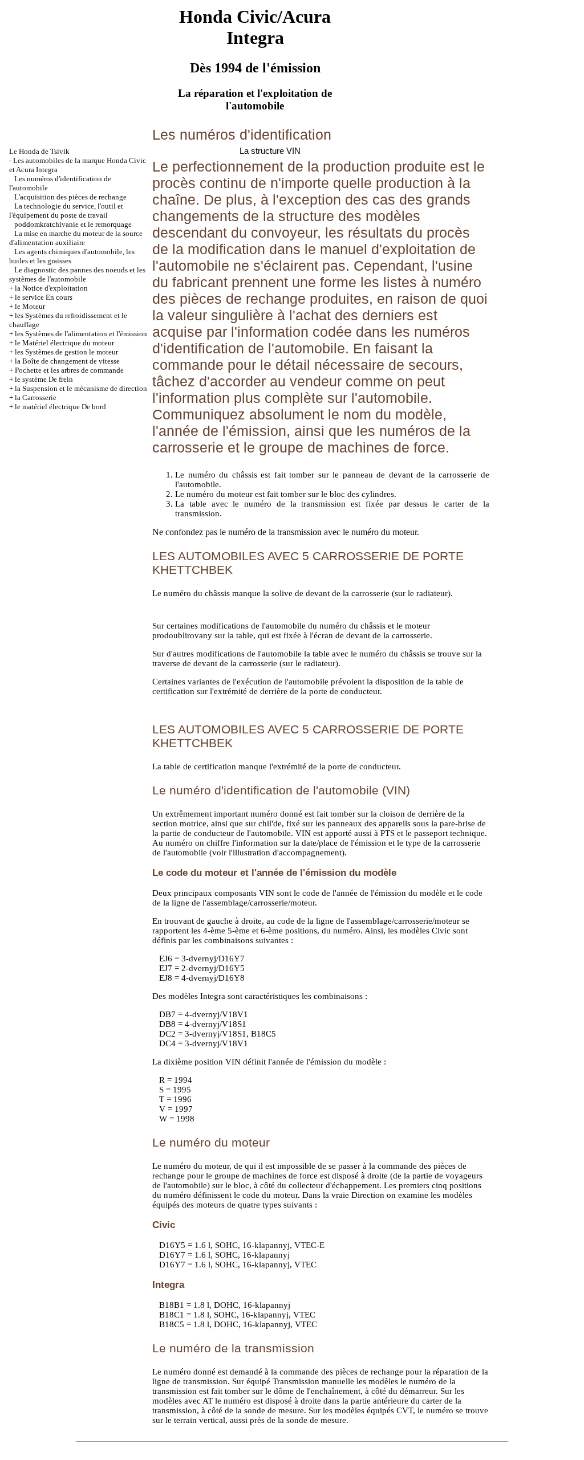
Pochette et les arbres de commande (69, 370)
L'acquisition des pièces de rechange (70, 197)
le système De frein (44, 379)
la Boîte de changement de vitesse (67, 361)
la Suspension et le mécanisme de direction (81, 388)
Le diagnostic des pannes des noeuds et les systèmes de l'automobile (77, 274)
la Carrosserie (35, 397)
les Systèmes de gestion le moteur (66, 352)
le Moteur (30, 306)
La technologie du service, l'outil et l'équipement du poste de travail (66, 210)
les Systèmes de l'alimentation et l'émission (81, 333)
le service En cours (43, 297)
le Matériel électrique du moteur (64, 343)
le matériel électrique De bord (60, 406)
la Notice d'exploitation (51, 288)
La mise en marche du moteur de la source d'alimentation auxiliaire (76, 238)
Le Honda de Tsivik (39, 151)
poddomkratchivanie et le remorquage (73, 224)
